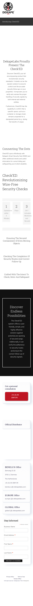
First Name (8, 544)
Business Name (9, 527)
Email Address (9, 535)
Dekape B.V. (26, 580)
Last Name (8, 553)
